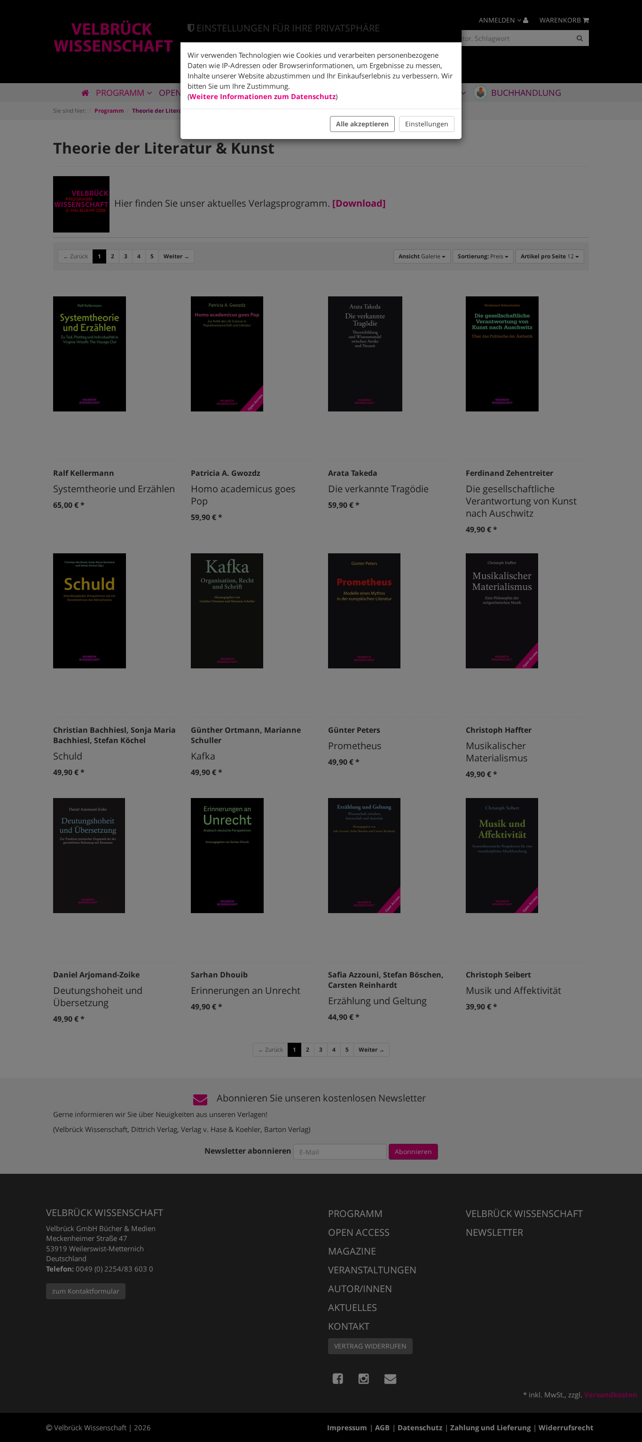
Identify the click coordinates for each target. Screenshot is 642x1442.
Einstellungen (426, 123)
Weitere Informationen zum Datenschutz (262, 96)
